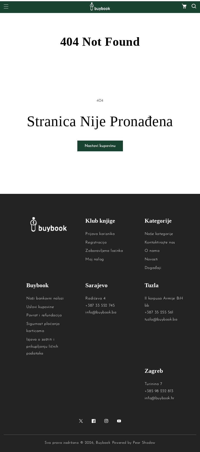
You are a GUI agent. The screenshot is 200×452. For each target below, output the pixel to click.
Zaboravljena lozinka (104, 251)
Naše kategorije (159, 234)
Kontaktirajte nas (160, 242)
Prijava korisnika (100, 234)
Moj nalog (94, 259)
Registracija (96, 242)
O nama (152, 251)
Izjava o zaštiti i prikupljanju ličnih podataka (42, 347)
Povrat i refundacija (44, 315)
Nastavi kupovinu (100, 146)
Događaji (153, 268)
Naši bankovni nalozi (45, 298)
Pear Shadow (144, 443)
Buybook (103, 443)
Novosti (151, 259)
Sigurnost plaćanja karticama (43, 327)
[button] (184, 6)
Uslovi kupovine (40, 307)
